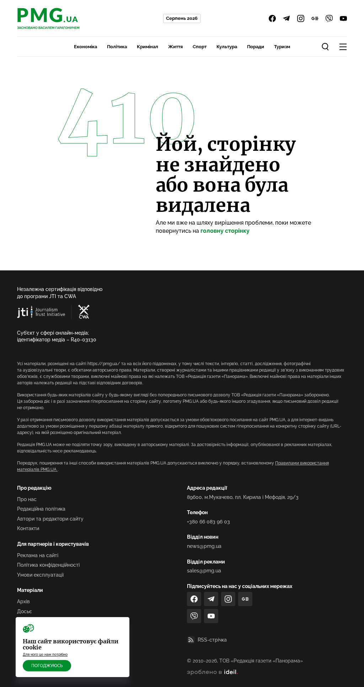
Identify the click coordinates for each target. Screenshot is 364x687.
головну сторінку (225, 230)
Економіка (85, 46)
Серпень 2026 (182, 18)
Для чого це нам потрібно (45, 654)
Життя (175, 46)
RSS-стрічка (212, 640)
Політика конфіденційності (48, 565)
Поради (255, 46)
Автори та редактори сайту (50, 519)
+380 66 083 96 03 (208, 521)
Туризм (282, 46)
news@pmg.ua (204, 546)
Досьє (24, 611)
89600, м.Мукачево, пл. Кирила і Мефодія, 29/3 (243, 497)
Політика (117, 46)
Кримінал (147, 46)
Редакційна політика (41, 509)
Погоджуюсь (47, 665)
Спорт (200, 46)
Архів (23, 601)
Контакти (28, 528)
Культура (226, 46)
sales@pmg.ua (204, 570)
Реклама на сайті (37, 555)
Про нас (27, 499)
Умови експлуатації (40, 575)
